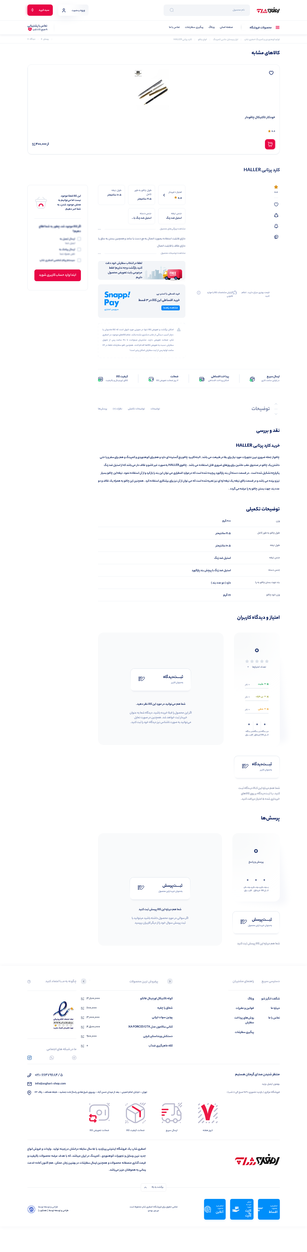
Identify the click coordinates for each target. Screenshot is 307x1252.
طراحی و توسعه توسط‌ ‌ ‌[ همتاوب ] (53, 1211)
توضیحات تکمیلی (136, 409)
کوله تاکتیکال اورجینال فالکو (156, 998)
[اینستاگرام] (29, 1058)
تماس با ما (174, 27)
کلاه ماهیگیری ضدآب (161, 1045)
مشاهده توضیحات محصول (173, 253)
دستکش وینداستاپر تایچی (158, 1036)
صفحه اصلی (226, 27)
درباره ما (275, 1008)
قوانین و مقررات (245, 1008)
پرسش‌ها (102, 409)
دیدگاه (31, 39)
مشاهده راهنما (170, 308)
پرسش (45, 39)
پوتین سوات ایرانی (162, 1017)
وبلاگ (212, 27)
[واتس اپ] (52, 1058)
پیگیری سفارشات (194, 27)
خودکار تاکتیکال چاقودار (260, 117)
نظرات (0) (117, 409)
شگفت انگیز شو (270, 998)
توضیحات (155, 409)
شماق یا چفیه (165, 1008)
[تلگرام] (74, 1058)
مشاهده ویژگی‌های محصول (172, 229)
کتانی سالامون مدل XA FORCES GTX (150, 1027)
